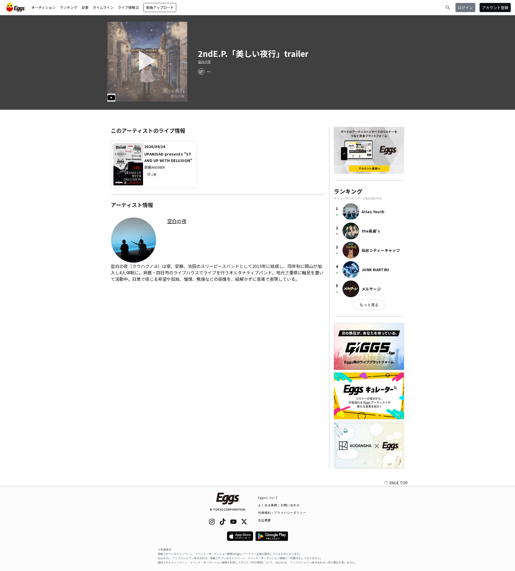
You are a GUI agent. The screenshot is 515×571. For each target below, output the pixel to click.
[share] (201, 71)
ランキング (68, 7)
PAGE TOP (398, 482)
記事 (85, 7)
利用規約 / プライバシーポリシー (282, 512)
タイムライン (103, 7)
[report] (208, 71)
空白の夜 (204, 62)
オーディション (43, 7)
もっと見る (369, 304)
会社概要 (264, 520)
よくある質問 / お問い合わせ (279, 505)
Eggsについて (268, 497)
